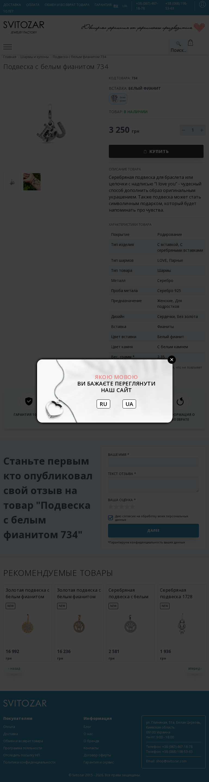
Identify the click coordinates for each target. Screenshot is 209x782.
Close (172, 360)
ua (129, 404)
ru (103, 404)
